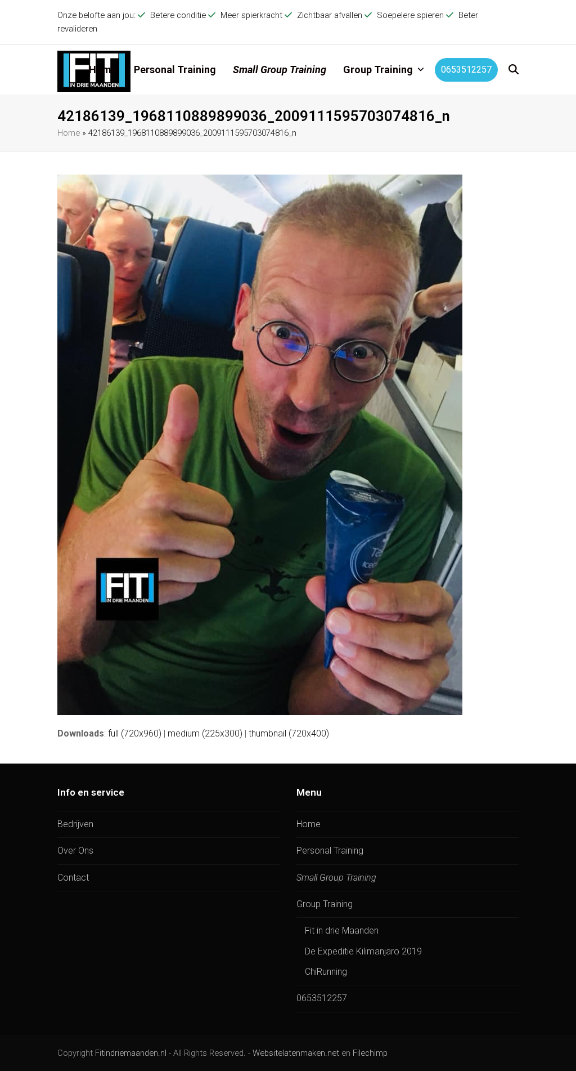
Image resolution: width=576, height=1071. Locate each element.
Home (68, 133)
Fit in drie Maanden (342, 930)
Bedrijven (75, 824)
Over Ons (75, 850)
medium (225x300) (205, 733)
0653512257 (321, 998)
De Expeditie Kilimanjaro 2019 (363, 951)
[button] (513, 70)
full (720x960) (134, 733)
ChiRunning (326, 971)
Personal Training (329, 850)
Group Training (324, 904)
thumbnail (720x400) (289, 733)
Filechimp (370, 1053)
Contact (73, 877)
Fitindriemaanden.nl (130, 1053)
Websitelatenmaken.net (296, 1053)
